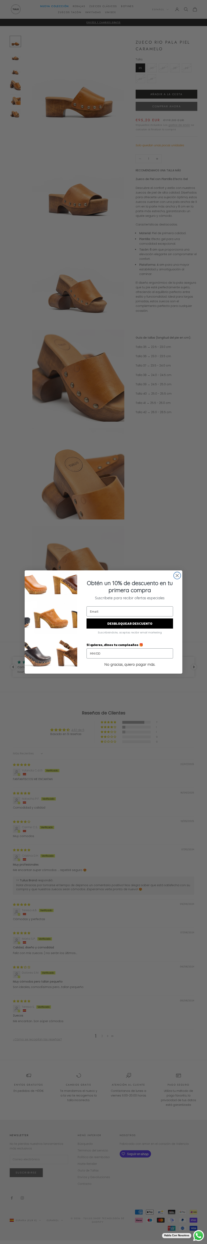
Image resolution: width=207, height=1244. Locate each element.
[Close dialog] (177, 575)
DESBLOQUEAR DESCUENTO (129, 623)
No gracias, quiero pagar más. (129, 664)
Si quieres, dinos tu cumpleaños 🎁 (115, 644)
